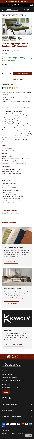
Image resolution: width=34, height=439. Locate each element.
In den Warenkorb (23, 73)
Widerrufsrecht (5, 433)
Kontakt (6, 392)
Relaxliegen (19, 14)
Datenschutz (13, 433)
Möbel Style (8, 430)
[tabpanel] (17, 164)
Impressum (20, 433)
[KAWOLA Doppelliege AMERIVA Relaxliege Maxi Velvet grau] (12, 88)
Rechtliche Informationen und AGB (9, 435)
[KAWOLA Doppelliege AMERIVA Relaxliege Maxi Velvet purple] (17, 88)
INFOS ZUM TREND (11, 303)
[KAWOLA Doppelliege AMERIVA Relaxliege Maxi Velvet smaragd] (5, 88)
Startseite (4, 14)
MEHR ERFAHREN (11, 261)
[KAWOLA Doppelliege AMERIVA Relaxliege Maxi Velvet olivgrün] (7, 88)
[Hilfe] (31, 5)
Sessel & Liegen (11, 14)
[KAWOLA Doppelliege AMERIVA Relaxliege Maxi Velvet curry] (15, 88)
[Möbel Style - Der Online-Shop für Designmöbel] (12, 10)
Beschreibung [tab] (6, 108)
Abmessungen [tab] (17, 108)
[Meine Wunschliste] (28, 10)
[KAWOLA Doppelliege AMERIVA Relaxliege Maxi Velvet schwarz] (3, 88)
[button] (31, 10)
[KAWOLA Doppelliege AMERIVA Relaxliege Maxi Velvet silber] (10, 88)
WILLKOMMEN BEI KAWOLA (14, 344)
